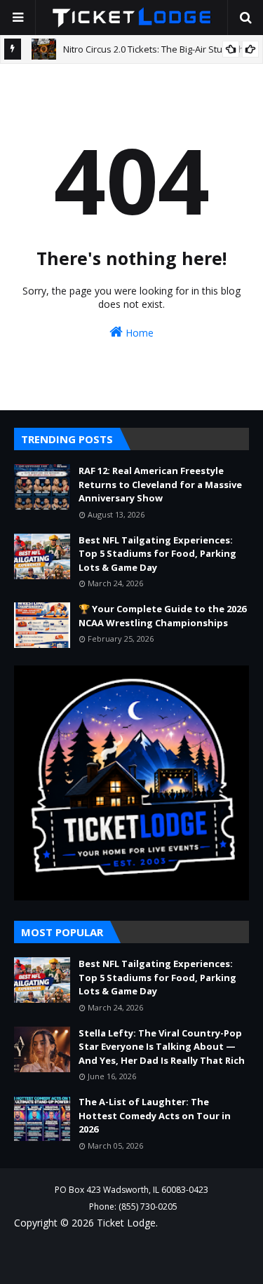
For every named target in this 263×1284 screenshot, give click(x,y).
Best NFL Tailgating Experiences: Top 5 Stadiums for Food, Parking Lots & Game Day (157, 554)
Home (138, 332)
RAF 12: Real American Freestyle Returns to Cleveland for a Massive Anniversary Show (160, 484)
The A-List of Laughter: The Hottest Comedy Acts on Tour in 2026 (155, 1115)
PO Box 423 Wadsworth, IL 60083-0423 (131, 1190)
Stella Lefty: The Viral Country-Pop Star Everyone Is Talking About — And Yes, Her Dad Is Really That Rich (162, 1047)
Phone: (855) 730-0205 (133, 1206)
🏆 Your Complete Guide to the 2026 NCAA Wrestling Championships (162, 615)
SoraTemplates (102, 1252)
